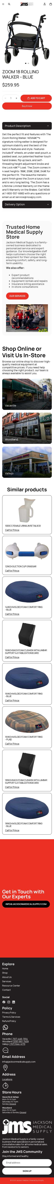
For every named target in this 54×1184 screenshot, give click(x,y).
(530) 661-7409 (21, 1041)
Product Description (18, 126)
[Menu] (3, 4)
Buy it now (27, 106)
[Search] (9, 4)
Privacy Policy (9, 1012)
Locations (7, 1079)
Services (6, 981)
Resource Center (11, 985)
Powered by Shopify (36, 1180)
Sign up (27, 1171)
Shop (5, 972)
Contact (6, 989)
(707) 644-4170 (17, 1044)
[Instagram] (8, 1002)
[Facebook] (4, 1002)
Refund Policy (9, 1021)
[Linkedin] (13, 1002)
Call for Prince (12, 530)
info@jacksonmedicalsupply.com (26, 904)
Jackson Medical (22, 1180)
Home (5, 968)
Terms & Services (11, 1016)
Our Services (17, 295)
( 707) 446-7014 (19, 1038)
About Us (7, 977)
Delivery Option (15, 204)
